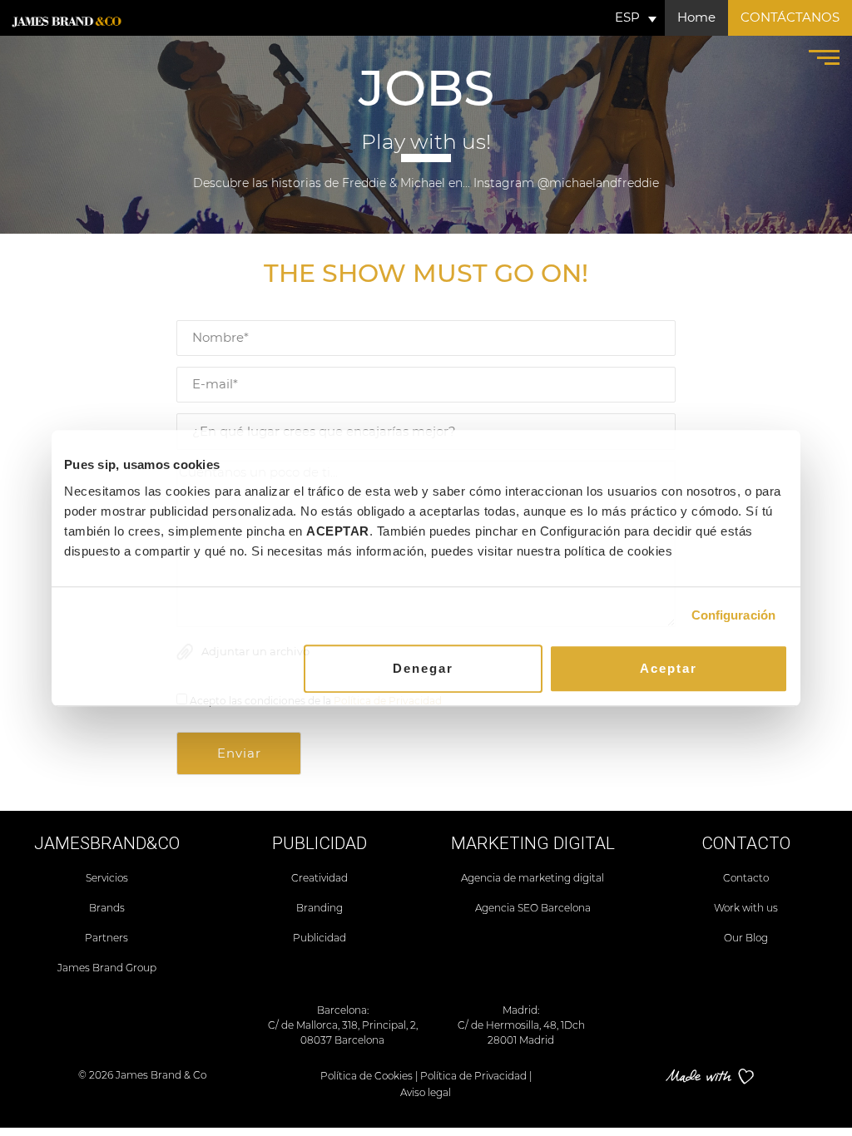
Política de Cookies (366, 1075)
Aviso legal (425, 1092)
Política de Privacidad (473, 1075)
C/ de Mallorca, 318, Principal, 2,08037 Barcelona (343, 1032)
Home (696, 17)
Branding (319, 907)
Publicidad (319, 937)
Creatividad (319, 878)
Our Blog (746, 937)
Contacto (746, 878)
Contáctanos (790, 17)
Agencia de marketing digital (532, 878)
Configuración (733, 615)
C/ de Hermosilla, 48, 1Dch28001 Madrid (521, 1032)
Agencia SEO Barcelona (533, 907)
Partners (106, 937)
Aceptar (668, 668)
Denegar (423, 668)
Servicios (107, 878)
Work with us (746, 907)
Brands (107, 907)
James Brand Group (106, 967)
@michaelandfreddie (598, 182)
